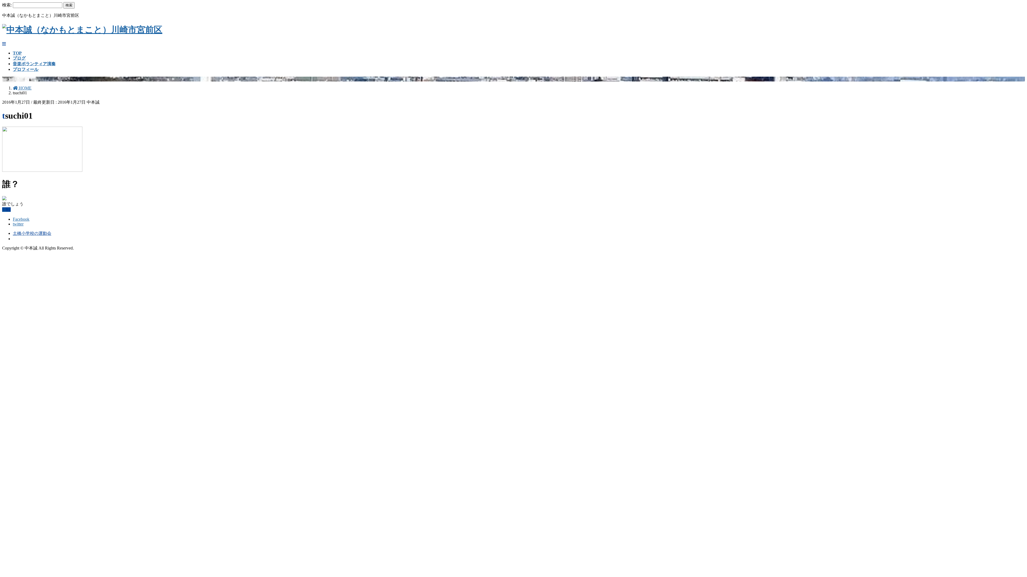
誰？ (6, 209)
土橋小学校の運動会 (32, 233)
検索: (7, 5)
